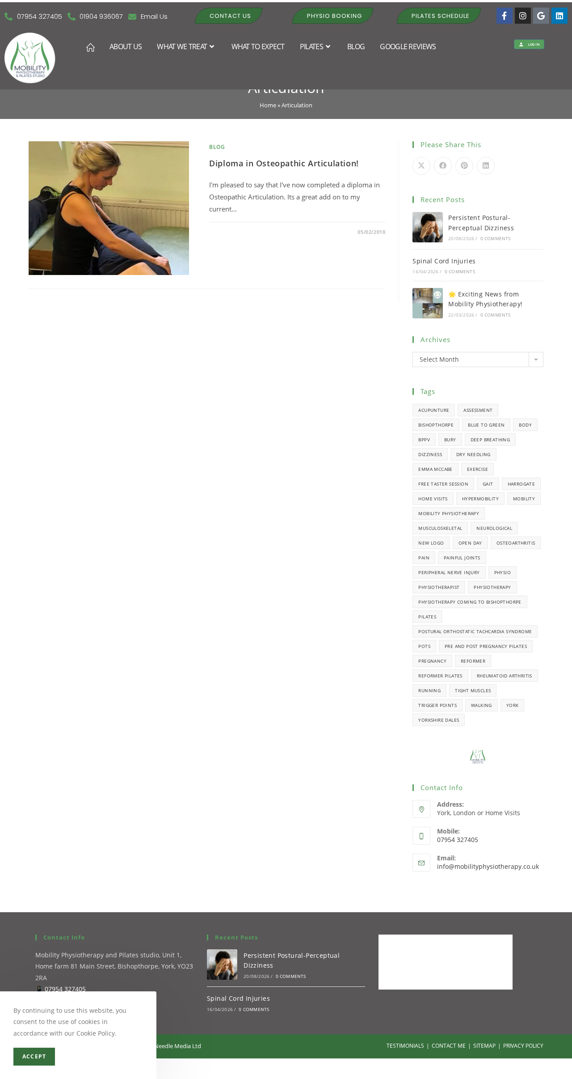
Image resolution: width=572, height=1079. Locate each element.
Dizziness (430, 454)
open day (470, 543)
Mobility (524, 498)
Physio (502, 572)
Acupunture (433, 410)
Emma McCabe (435, 469)
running (429, 690)
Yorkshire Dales (438, 720)
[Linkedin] (559, 16)
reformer (473, 661)
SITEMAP (484, 1045)
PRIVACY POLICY (523, 1045)
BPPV (424, 439)
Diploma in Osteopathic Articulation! (284, 163)
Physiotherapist (438, 587)
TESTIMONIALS (405, 1045)
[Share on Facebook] (443, 166)
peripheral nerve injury (448, 572)
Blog (217, 147)
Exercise (477, 469)
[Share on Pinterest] (464, 166)
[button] (228, 16)
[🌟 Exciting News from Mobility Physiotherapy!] (427, 303)
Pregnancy (432, 661)
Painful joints (462, 557)
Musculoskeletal (440, 528)
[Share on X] (421, 166)
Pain (423, 557)
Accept (34, 1056)
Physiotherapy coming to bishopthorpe (469, 602)
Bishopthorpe (436, 425)
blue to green (486, 425)
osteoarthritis (515, 543)
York (512, 705)
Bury (450, 439)
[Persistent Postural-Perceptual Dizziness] (427, 227)
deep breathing (490, 439)
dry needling (473, 454)
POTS (424, 646)
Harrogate (521, 484)
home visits (432, 498)
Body (525, 425)
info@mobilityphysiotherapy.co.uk (488, 866)
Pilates (427, 617)
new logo (431, 543)
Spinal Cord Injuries (443, 261)
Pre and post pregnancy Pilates (486, 646)
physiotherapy (492, 587)
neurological (494, 528)
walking (481, 705)
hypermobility (480, 498)
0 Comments (234, 231)
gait (488, 484)
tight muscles (473, 690)
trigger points (437, 705)
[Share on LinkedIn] (486, 166)
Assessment (477, 410)
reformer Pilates (440, 676)
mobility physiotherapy (448, 513)
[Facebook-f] (504, 16)
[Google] (541, 16)
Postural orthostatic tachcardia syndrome (475, 631)
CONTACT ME (449, 1045)
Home (268, 105)
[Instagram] (523, 16)
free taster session (443, 484)
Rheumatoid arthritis (504, 676)
